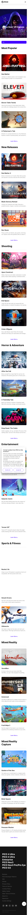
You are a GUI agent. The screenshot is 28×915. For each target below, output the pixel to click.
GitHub (4, 881)
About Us (5, 896)
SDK (3, 879)
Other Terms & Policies (8, 893)
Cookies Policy (6, 889)
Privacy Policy (6, 884)
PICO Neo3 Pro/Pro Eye (14, 865)
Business (4, 874)
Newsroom (5, 898)
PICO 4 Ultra (8, 854)
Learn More (13, 141)
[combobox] (14, 42)
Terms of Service (7, 886)
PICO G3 (6, 867)
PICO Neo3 (7, 862)
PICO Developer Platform (9, 876)
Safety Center (6, 891)
